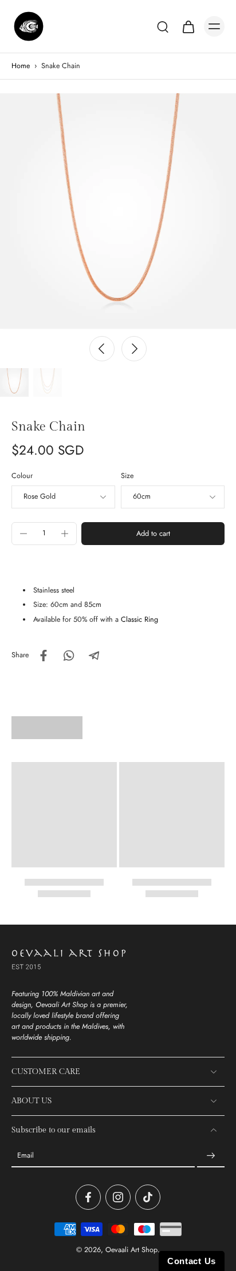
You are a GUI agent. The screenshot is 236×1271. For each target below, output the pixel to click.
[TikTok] (147, 1197)
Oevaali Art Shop (131, 1250)
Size (127, 476)
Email (25, 1156)
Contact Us (191, 1261)
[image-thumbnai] (14, 382)
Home (20, 66)
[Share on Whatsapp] (68, 655)
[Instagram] (118, 1197)
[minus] (23, 533)
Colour (22, 476)
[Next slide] (134, 348)
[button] (153, 534)
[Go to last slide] (102, 348)
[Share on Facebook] (43, 655)
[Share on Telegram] (94, 655)
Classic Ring (139, 619)
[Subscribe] (211, 1155)
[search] (162, 26)
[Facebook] (88, 1197)
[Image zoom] (118, 211)
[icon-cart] (187, 26)
